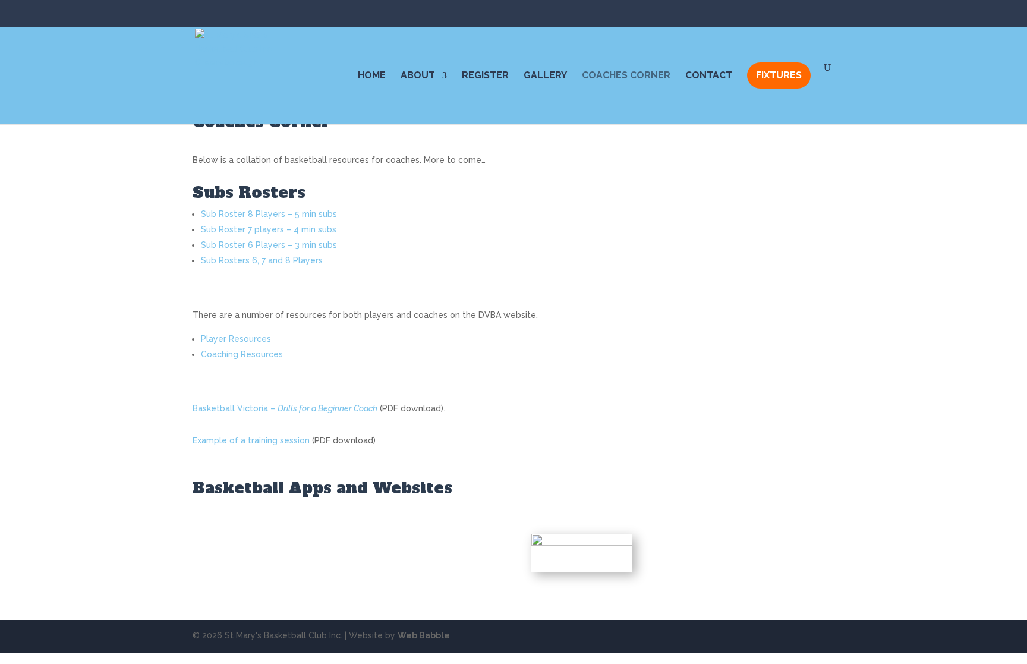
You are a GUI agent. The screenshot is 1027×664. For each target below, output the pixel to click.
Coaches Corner (626, 76)
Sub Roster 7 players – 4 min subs (268, 229)
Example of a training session (251, 440)
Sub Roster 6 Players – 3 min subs (269, 245)
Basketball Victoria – (285, 408)
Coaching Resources (242, 354)
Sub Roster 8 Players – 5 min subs (269, 214)
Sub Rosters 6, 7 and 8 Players (262, 260)
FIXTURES (779, 75)
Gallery (545, 76)
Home (372, 76)
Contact (708, 76)
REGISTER (485, 76)
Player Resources (236, 339)
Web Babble (424, 635)
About (418, 76)
